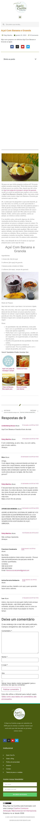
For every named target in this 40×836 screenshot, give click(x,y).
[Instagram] (17, 46)
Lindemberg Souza (8, 426)
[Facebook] (12, 46)
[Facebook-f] (5, 740)
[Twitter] (28, 46)
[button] (20, 17)
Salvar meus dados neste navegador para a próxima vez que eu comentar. (18, 684)
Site (3, 673)
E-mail (5, 665)
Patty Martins (6, 439)
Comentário (7, 631)
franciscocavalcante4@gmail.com (17, 570)
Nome (4, 657)
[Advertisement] (20, 84)
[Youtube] (22, 46)
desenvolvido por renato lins (20, 820)
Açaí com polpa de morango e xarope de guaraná (20, 190)
